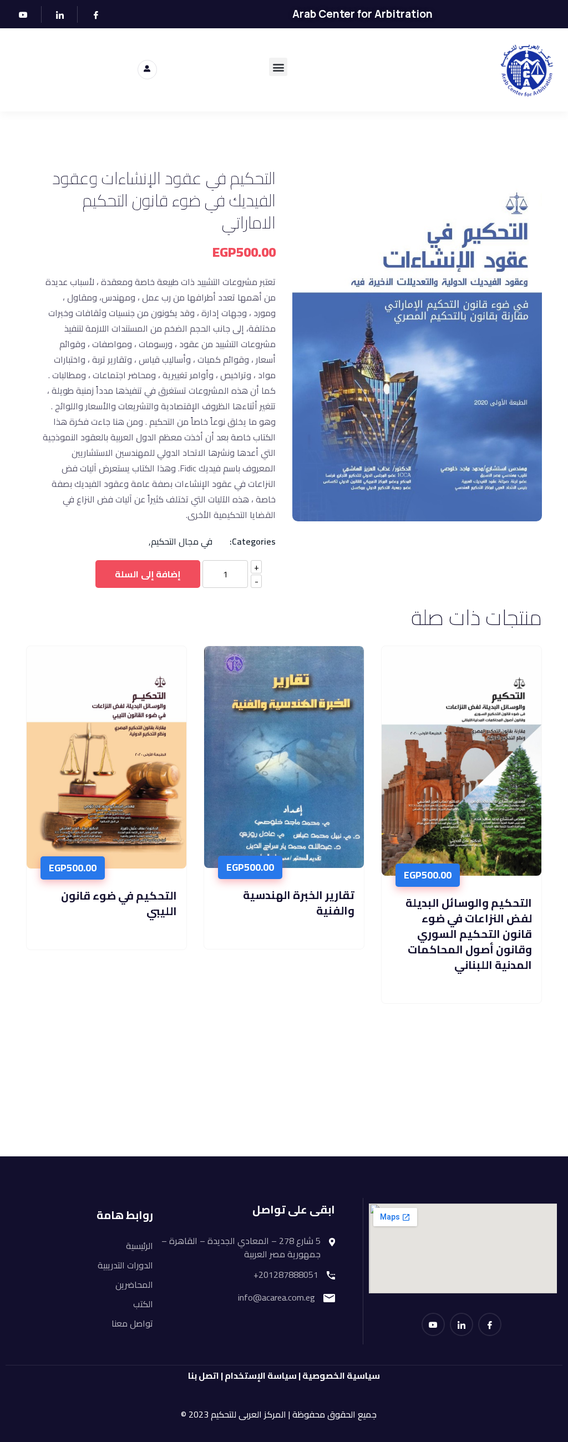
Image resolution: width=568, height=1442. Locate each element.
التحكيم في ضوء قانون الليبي (119, 903)
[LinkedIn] (55, 14)
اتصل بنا (203, 1375)
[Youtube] (19, 14)
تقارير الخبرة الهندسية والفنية (298, 903)
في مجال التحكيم (180, 541)
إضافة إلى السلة (148, 574)
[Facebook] (91, 14)
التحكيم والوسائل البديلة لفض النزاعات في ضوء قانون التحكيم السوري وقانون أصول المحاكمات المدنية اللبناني (468, 933)
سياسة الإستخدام (261, 1375)
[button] (278, 67)
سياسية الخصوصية (341, 1375)
